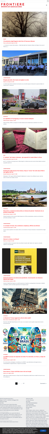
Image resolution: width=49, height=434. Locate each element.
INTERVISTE (5, 116)
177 (23, 383)
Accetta (43, 430)
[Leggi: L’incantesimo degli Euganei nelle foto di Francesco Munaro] (24, 24)
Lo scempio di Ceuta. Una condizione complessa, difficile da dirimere (21, 225)
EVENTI (4, 39)
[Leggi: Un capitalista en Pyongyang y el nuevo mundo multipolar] (24, 101)
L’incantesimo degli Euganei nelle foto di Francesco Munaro (19, 41)
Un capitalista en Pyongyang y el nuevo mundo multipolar (18, 118)
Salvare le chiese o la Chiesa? (11, 239)
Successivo (43, 383)
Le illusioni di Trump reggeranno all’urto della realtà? (17, 318)
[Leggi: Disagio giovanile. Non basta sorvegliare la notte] (24, 63)
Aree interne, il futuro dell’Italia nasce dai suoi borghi (17, 371)
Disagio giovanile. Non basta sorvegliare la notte (16, 80)
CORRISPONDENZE (6, 77)
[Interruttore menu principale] (46, 5)
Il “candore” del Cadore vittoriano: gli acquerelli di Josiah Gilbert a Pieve (22, 157)
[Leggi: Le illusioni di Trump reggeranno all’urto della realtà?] (24, 301)
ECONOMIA (5, 315)
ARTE (4, 155)
